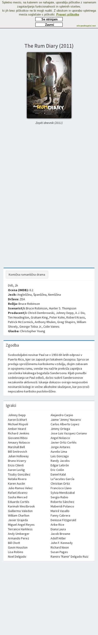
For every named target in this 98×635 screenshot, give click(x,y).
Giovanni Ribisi (18, 438)
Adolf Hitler (58, 538)
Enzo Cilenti (16, 465)
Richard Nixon (60, 547)
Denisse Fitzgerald (63, 520)
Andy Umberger (18, 534)
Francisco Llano (61, 488)
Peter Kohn (57, 317)
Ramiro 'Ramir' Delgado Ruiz (69, 556)
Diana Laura (58, 529)
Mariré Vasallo (60, 511)
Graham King (39, 317)
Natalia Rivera (17, 479)
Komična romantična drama (27, 274)
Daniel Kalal (58, 474)
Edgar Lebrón (60, 465)
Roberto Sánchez (62, 502)
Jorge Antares (60, 447)
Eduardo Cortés (18, 502)
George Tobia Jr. (30, 326)
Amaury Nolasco (19, 442)
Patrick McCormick (20, 322)
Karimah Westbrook (21, 506)
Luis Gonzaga (60, 456)
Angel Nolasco (60, 438)
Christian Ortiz (60, 483)
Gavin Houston (18, 547)
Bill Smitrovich (17, 451)
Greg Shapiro (66, 322)
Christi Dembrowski (41, 313)
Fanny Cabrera (60, 515)
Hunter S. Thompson (62, 308)
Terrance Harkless (20, 529)
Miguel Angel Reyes (21, 525)
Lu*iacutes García (62, 479)
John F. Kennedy (62, 543)
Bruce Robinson (29, 304)
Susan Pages (59, 552)
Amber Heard (17, 429)
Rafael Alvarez (18, 493)
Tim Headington (18, 317)
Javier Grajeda (18, 520)
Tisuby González (19, 474)
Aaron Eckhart (17, 420)
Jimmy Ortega (60, 429)
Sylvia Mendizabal (63, 493)
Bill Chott (14, 543)
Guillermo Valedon (20, 511)
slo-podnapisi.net (86, 25)
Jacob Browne (60, 534)
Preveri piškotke (67, 14)
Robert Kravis (75, 317)
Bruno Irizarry (17, 461)
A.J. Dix (80, 313)
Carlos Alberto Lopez (65, 424)
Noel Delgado (17, 556)
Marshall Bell (16, 447)
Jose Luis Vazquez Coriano (69, 433)
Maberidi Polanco (62, 506)
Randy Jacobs (60, 461)
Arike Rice (57, 525)
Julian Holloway (18, 456)
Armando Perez (18, 538)
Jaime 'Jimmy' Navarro (66, 420)
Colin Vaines (51, 326)
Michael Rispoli (18, 424)
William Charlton (18, 515)
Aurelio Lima (59, 451)
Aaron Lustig (16, 470)
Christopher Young (32, 331)
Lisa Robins (15, 552)
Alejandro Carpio (62, 415)
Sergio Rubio (59, 497)
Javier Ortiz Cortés (64, 442)
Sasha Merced (17, 497)
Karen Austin (16, 483)
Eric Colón (57, 470)
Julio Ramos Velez (20, 488)
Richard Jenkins (18, 433)
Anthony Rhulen (45, 322)
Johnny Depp (65, 313)
